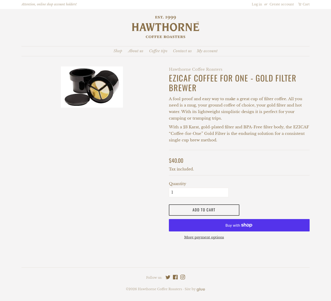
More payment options (204, 237)
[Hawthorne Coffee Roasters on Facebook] (175, 278)
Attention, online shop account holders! (49, 4)
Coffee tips (158, 51)
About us (135, 51)
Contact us (182, 51)
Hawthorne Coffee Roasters (160, 289)
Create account (282, 4)
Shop (117, 51)
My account (207, 51)
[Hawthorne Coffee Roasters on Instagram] (182, 278)
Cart (306, 4)
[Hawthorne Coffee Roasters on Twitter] (168, 278)
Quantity (177, 183)
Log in (257, 4)
